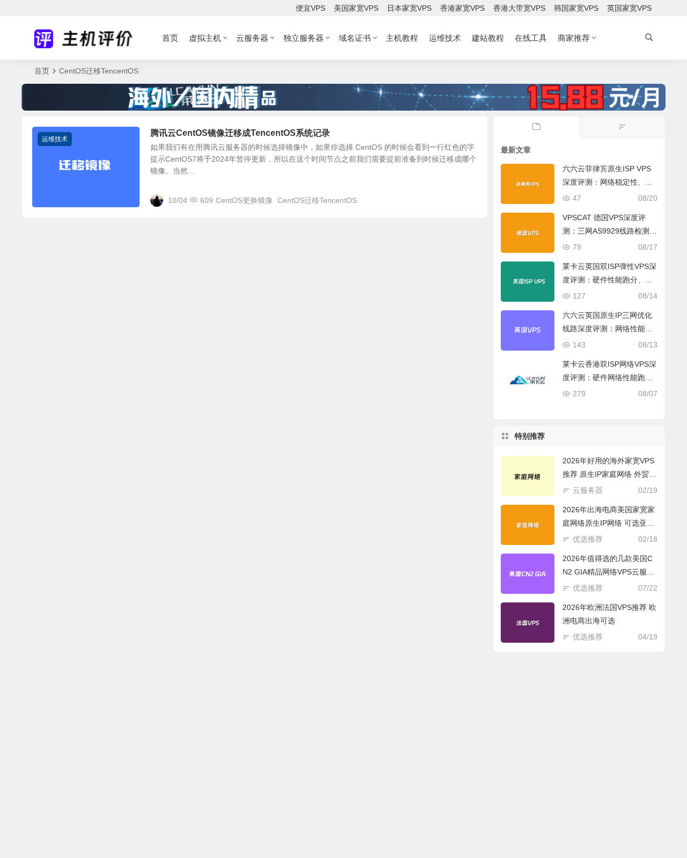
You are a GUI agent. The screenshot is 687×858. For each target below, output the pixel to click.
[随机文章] (622, 127)
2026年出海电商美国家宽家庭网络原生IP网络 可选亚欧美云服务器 (608, 523)
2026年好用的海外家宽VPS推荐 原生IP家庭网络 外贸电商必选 (609, 474)
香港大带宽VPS (519, 8)
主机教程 (402, 37)
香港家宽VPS (462, 8)
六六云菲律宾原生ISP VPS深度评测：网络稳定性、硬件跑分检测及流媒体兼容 (607, 182)
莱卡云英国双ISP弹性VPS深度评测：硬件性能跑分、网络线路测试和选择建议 (609, 279)
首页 (170, 37)
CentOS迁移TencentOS (317, 200)
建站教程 (488, 37)
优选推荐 (588, 539)
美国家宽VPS (356, 8)
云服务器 (252, 37)
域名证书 (355, 37)
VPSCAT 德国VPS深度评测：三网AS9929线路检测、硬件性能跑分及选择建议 (609, 231)
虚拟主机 (205, 37)
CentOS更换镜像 (244, 200)
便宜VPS (310, 8)
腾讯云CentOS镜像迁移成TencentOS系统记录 (240, 132)
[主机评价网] (87, 38)
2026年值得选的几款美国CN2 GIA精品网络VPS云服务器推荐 (608, 572)
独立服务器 (303, 37)
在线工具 (531, 37)
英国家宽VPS (629, 8)
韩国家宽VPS (576, 8)
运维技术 (445, 37)
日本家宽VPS (409, 8)
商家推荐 (574, 37)
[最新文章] (536, 127)
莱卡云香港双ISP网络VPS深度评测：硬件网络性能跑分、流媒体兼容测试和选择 (609, 377)
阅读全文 (467, 199)
